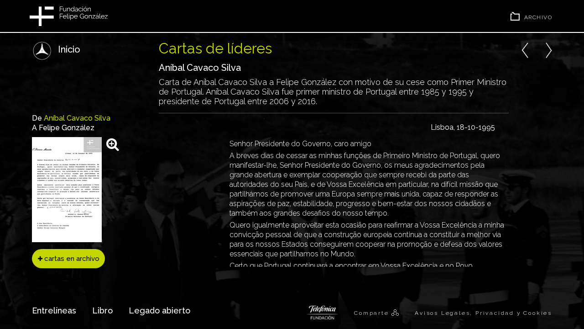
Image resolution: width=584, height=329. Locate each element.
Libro (102, 310)
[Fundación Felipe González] (68, 16)
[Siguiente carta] (548, 49)
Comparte (372, 313)
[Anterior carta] (525, 49)
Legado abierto (159, 310)
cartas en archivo (70, 259)
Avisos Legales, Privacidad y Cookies (483, 313)
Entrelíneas (54, 310)
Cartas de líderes (215, 48)
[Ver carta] (112, 144)
